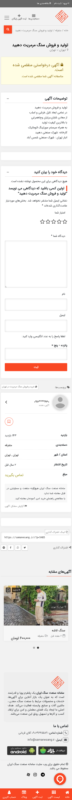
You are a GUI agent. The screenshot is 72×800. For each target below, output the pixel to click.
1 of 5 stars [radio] (64, 221)
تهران (62, 50)
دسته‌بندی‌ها (33, 19)
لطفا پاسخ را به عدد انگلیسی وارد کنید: (43, 336)
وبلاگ (24, 797)
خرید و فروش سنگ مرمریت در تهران (18, 387)
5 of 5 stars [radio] (42, 221)
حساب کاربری (9, 797)
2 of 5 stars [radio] (59, 221)
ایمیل (62, 315)
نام (63, 294)
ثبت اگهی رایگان (19, 19)
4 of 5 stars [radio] (48, 221)
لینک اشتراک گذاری (56, 532)
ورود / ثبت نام (60, 3)
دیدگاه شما (58, 236)
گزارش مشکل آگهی (14, 506)
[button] (36, 99)
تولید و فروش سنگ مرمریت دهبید (40, 45)
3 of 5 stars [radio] (53, 221)
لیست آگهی (54, 797)
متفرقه (58, 30)
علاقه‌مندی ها (43, 3)
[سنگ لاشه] (36, 606)
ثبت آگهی (37, 797)
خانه (66, 30)
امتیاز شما (60, 212)
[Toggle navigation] (6, 17)
